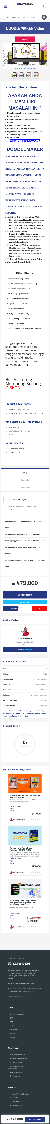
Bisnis (11, 810)
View (25, 649)
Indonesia (11, 958)
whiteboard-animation (18, 716)
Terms (12, 1025)
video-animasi (24, 711)
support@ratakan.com (16, 996)
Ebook (11, 915)
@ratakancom (16, 1062)
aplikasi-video (8, 713)
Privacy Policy (14, 1029)
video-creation (37, 711)
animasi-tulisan (33, 713)
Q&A (11, 1018)
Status (12, 1033)
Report (20, 607)
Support (13, 1037)
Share (24, 39)
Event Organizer (17, 1105)
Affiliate (14, 1097)
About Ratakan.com (17, 1014)
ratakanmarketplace (19, 1058)
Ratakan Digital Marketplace (15, 1067)
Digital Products (15, 806)
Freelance (15, 1101)
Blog (11, 1021)
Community (15, 1076)
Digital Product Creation (20, 1094)
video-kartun (21, 713)
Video (11, 808)
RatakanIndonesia (18, 1054)
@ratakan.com (16, 1072)
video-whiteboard (10, 711)
